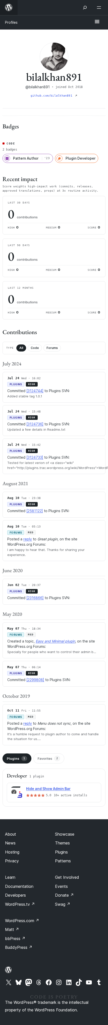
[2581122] (34, 511)
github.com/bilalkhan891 (52, 95)
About (10, 834)
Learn (10, 877)
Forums (52, 348)
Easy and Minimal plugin (55, 641)
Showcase (64, 834)
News (10, 842)
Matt (12, 929)
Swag (62, 904)
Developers (15, 895)
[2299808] (35, 680)
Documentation (19, 886)
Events (61, 886)
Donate (64, 895)
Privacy (12, 860)
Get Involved (67, 877)
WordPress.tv (20, 904)
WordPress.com (22, 920)
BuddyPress (18, 947)
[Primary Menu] (97, 22)
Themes (62, 842)
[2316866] (35, 598)
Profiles (11, 22)
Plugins (16, 758)
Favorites (48, 758)
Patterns (63, 860)
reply (27, 539)
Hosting (12, 852)
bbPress (15, 938)
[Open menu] (100, 7)
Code (35, 348)
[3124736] (34, 424)
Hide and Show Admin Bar (48, 788)
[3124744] (34, 391)
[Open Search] (85, 7)
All (21, 348)
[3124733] (34, 457)
